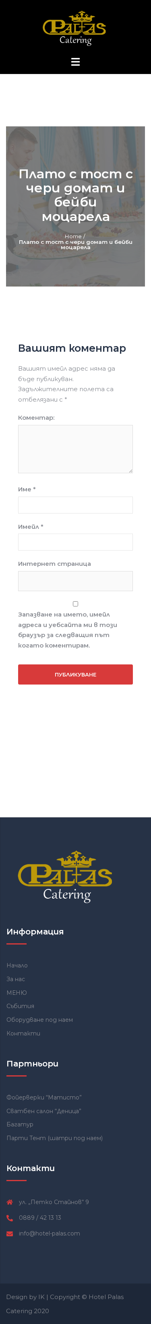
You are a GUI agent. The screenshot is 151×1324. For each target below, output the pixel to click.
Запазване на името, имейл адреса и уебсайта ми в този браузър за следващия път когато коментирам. (67, 629)
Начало (17, 965)
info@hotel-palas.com (49, 1233)
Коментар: (36, 417)
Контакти (23, 1033)
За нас (15, 979)
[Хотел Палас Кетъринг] (75, 27)
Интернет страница (54, 563)
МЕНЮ (16, 992)
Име (27, 489)
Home (73, 236)
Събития (20, 1006)
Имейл (30, 526)
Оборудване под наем (39, 1019)
